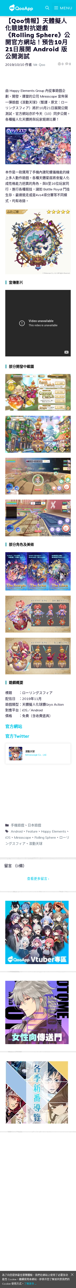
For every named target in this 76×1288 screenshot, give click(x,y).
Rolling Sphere (45, 837)
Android (17, 831)
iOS (8, 837)
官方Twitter (17, 736)
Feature (32, 831)
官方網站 (13, 726)
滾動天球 (35, 843)
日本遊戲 (34, 825)
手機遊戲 (17, 825)
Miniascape (22, 837)
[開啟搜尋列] (47, 8)
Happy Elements (53, 831)
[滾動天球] (38, 753)
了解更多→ (30, 1283)
